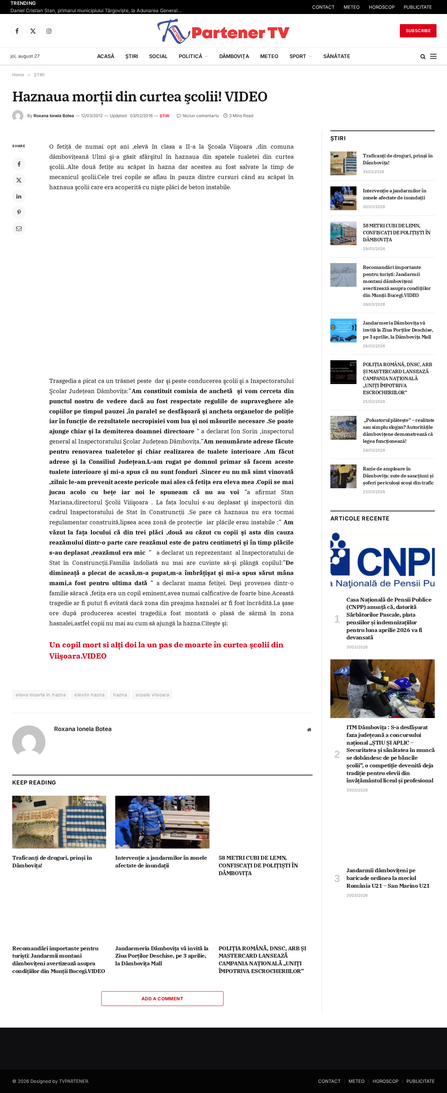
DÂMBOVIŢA (234, 56)
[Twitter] (18, 180)
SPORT (298, 56)
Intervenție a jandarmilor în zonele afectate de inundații (161, 861)
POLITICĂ (190, 56)
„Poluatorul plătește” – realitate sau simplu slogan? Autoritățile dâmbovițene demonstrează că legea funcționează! (398, 430)
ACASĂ (105, 56)
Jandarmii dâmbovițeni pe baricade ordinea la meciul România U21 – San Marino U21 (388, 878)
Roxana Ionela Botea (54, 115)
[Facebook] (18, 164)
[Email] (18, 228)
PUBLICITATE (420, 1081)
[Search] (423, 56)
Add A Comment (162, 998)
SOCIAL (158, 56)
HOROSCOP (385, 1081)
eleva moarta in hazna (41, 694)
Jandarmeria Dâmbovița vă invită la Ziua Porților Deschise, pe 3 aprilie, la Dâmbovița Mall (161, 956)
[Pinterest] (18, 212)
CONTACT (382, 7)
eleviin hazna (89, 694)
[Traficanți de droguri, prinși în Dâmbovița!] (59, 822)
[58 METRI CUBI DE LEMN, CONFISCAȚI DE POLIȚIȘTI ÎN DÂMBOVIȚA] (266, 822)
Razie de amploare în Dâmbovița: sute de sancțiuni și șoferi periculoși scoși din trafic (398, 476)
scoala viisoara (152, 694)
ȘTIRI (131, 56)
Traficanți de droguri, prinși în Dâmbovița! (52, 861)
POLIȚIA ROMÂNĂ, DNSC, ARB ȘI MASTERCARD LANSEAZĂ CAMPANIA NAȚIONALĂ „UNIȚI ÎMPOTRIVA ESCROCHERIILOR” (262, 959)
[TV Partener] (223, 31)
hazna (120, 694)
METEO (410, 7)
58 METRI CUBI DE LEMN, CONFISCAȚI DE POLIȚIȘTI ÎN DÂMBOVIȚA (258, 865)
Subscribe (418, 30)
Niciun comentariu (201, 115)
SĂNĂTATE (336, 56)
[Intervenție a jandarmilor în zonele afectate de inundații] (162, 822)
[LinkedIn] (18, 196)
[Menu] (433, 56)
